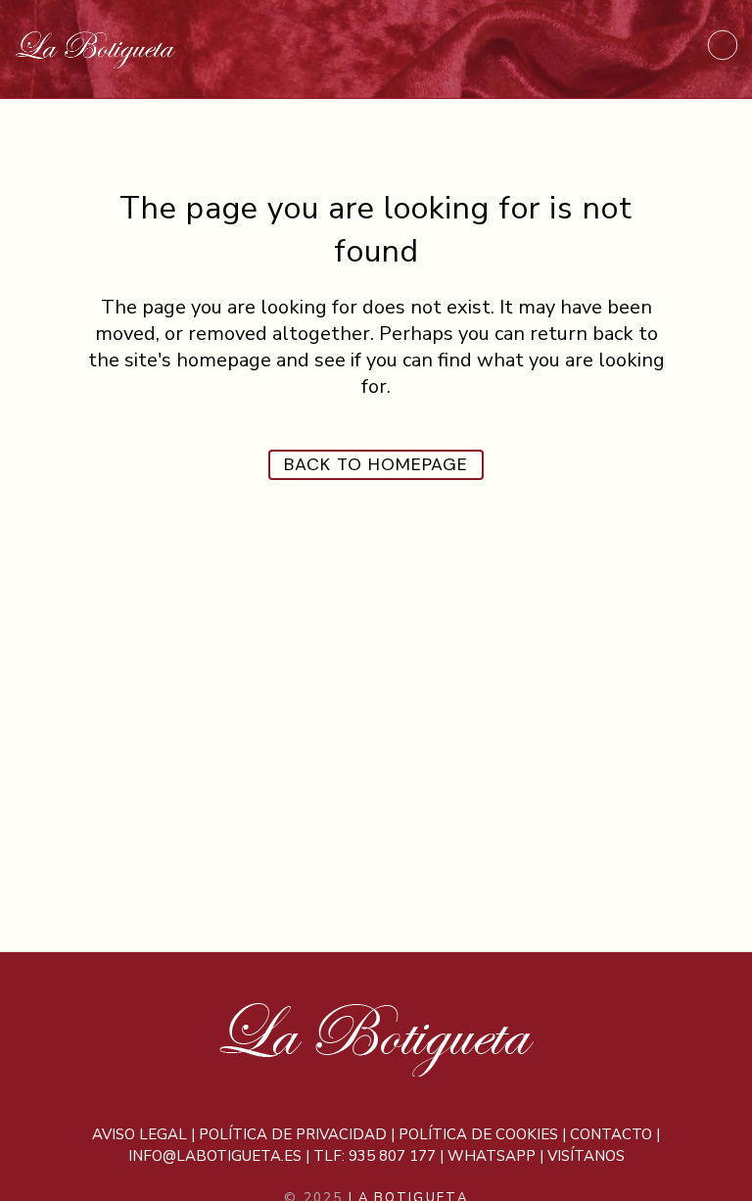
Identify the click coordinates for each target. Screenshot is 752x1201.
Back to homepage (376, 464)
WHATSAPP (491, 1156)
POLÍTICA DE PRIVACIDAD (293, 1134)
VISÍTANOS (586, 1156)
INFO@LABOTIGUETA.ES (215, 1156)
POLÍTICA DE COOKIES (478, 1134)
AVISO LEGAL (139, 1134)
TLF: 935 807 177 (374, 1156)
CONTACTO (611, 1134)
